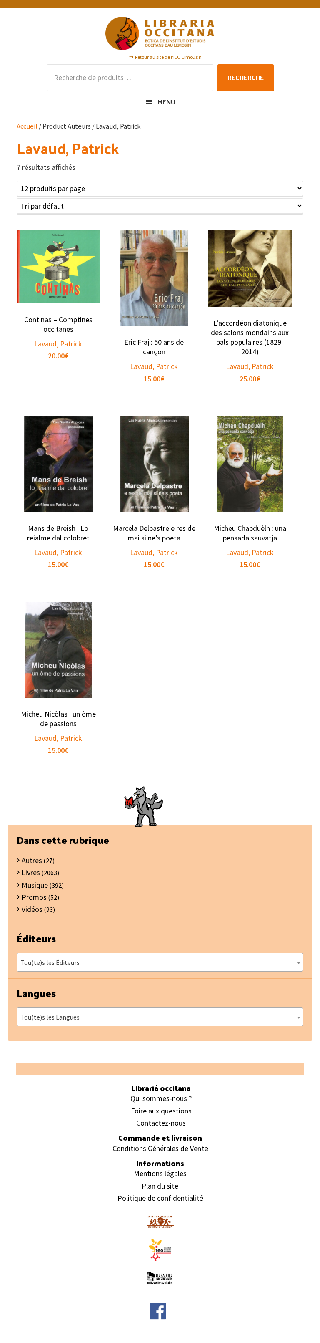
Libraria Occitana (160, 33)
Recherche (246, 77)
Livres (31, 872)
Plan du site (160, 1186)
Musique (35, 885)
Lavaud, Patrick (58, 343)
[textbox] (160, 962)
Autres (32, 860)
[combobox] (160, 962)
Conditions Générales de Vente (160, 1148)
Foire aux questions (161, 1111)
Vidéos (32, 909)
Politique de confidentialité (160, 1198)
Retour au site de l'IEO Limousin (168, 57)
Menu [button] (166, 102)
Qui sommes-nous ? (161, 1098)
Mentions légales (160, 1173)
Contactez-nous (161, 1123)
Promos (34, 897)
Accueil (27, 126)
